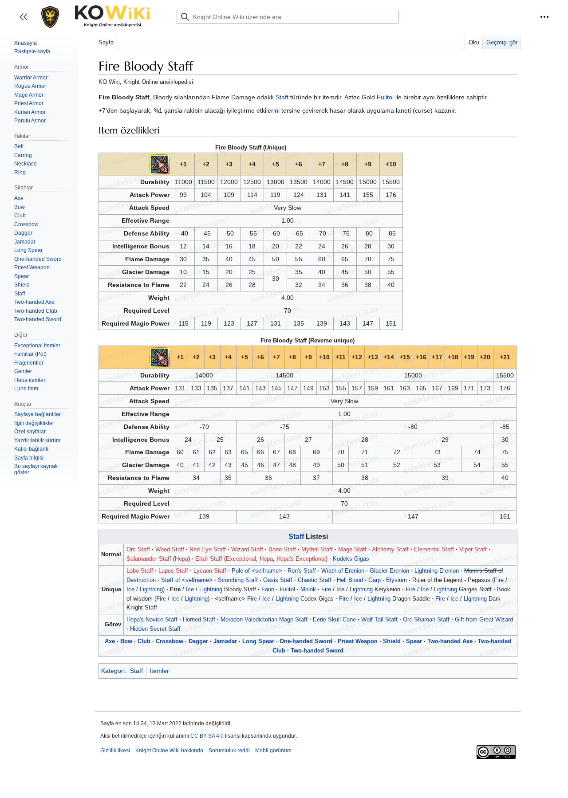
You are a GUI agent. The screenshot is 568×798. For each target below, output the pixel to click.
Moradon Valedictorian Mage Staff (264, 619)
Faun (267, 589)
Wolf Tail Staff (379, 619)
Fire (499, 580)
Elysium (396, 580)
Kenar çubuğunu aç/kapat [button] (26, 21)
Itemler (159, 670)
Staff (282, 97)
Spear (414, 641)
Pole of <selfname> (257, 570)
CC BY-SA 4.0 (207, 736)
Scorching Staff (238, 580)
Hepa (181, 558)
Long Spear (258, 641)
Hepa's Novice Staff (152, 619)
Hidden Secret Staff (155, 628)
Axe (110, 641)
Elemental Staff (434, 549)
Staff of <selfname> (187, 580)
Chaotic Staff (314, 580)
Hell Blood (350, 580)
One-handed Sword (306, 641)
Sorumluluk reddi (229, 750)
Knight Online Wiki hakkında (169, 750)
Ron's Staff (302, 570)
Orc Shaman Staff (426, 619)
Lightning (151, 589)
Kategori (113, 670)
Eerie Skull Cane (334, 619)
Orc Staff (138, 549)
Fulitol (385, 97)
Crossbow (169, 641)
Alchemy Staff (390, 549)
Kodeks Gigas (351, 558)
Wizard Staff (247, 549)
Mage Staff (352, 549)
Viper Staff (473, 549)
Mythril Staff (317, 549)
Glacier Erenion (389, 570)
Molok (308, 589)
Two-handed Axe (450, 641)
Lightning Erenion (436, 570)
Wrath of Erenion (342, 570)
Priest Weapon (358, 641)
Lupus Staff (173, 570)
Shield (392, 641)
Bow (126, 641)
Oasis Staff (277, 580)
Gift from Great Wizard (484, 619)
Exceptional (241, 558)
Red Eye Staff (207, 549)
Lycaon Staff (209, 570)
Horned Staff (199, 619)
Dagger (198, 641)
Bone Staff (282, 549)
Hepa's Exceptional (301, 558)
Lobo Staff (139, 570)
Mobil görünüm (273, 750)
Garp (374, 580)
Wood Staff (169, 549)
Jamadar (225, 641)
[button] (544, 17)
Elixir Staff (208, 558)
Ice (130, 589)
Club (144, 641)
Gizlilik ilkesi (115, 750)
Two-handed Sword (317, 650)
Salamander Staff (148, 558)
